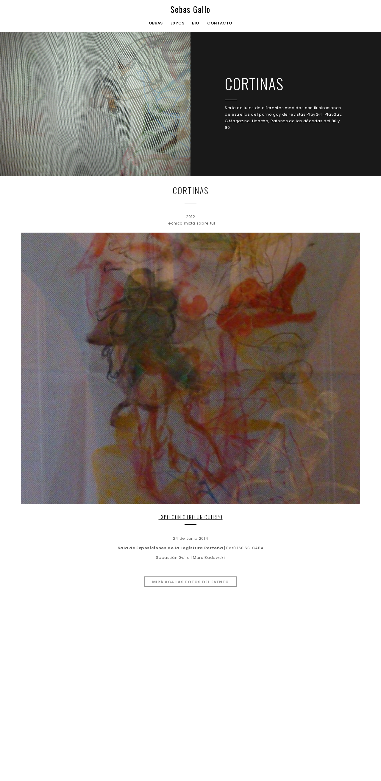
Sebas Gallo (190, 9)
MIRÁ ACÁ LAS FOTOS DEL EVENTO (190, 582)
